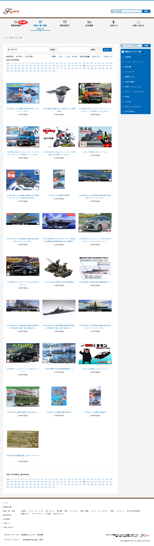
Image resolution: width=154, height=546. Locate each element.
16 (61, 63)
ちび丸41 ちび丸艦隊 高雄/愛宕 (95, 412)
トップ (5, 38)
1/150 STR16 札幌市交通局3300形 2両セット (22, 412)
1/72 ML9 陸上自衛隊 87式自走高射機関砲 (59, 282)
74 (69, 68)
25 (95, 63)
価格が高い (109, 56)
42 (54, 66)
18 (69, 63)
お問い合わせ (8, 527)
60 (15, 68)
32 (15, 66)
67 (42, 68)
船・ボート (50, 511)
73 (65, 68)
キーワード (12, 49)
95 (42, 71)
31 (12, 66)
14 (53, 63)
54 (100, 66)
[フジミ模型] (14, 13)
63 (27, 68)
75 (73, 68)
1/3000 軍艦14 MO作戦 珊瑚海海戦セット (59, 369)
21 (80, 63)
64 (31, 68)
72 (61, 68)
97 (50, 71)
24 (92, 63)
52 (92, 66)
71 (57, 68)
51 (88, 66)
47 (73, 66)
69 (50, 68)
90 (23, 71)
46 (69, 66)
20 (76, 63)
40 (46, 66)
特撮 (127, 97)
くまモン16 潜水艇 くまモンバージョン (95, 369)
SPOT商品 (130, 112)
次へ (54, 71)
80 (92, 68)
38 (38, 66)
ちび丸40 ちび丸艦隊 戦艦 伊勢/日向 (59, 412)
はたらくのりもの (133, 107)
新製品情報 (7, 507)
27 (103, 63)
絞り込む (107, 49)
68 (46, 68)
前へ (9, 63)
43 (57, 66)
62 (23, 68)
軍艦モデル (130, 77)
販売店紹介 (7, 515)
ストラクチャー (38, 514)
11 (42, 63)
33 (19, 66)
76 (76, 68)
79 (88, 68)
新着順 (74, 56)
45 (65, 66)
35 (27, 66)
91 (27, 71)
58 (8, 68)
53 (96, 66)
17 (65, 63)
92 (31, 71)
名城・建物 (84, 511)
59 (12, 68)
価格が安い (97, 56)
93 (35, 71)
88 (15, 71)
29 (111, 63)
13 (49, 63)
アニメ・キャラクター (135, 92)
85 (111, 68)
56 (107, 66)
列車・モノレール (133, 87)
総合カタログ (59, 514)
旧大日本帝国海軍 (133, 511)
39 (42, 66)
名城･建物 (129, 82)
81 (96, 68)
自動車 (128, 57)
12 (46, 63)
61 (19, 68)
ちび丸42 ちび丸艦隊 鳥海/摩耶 (59, 195)
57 (111, 66)
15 (57, 63)
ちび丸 (128, 102)
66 (38, 68)
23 (88, 63)
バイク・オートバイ (134, 62)
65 (35, 68)
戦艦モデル (25, 514)
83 (103, 68)
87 (12, 71)
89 (19, 71)
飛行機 (128, 67)
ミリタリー (130, 72)
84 (107, 68)
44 (61, 66)
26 (99, 63)
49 (80, 66)
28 (107, 63)
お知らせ (6, 523)
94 (38, 71)
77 (80, 68)
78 (84, 68)
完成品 (48, 514)
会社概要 (6, 519)
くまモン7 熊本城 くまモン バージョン (95, 152)
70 (54, 68)
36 (31, 66)
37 (35, 66)
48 (76, 66)
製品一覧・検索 (16, 38)
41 (50, 66)
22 (84, 63)
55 (103, 66)
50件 (61, 56)
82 (100, 68)
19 (72, 63)
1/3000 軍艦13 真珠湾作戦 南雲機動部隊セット (95, 282)
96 (46, 71)
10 (38, 63)
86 (8, 71)
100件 (68, 56)
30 (8, 66)
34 (23, 66)
